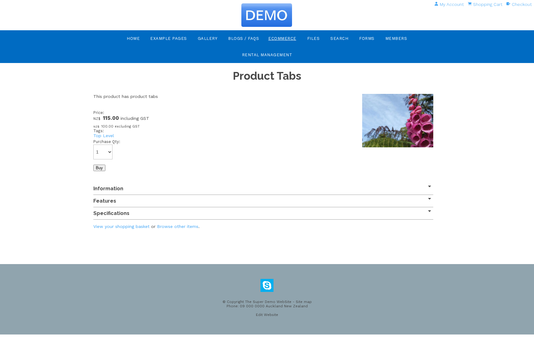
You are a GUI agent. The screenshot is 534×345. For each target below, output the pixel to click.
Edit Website (267, 315)
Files (313, 38)
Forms (367, 38)
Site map (304, 302)
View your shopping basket (121, 226)
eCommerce (282, 38)
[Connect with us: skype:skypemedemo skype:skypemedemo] (267, 286)
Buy (99, 168)
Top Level (103, 135)
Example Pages (168, 38)
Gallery (208, 38)
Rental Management (267, 55)
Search (339, 38)
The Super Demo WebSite (268, 302)
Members (396, 38)
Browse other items (177, 226)
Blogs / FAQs (243, 38)
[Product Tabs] (397, 145)
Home (133, 38)
